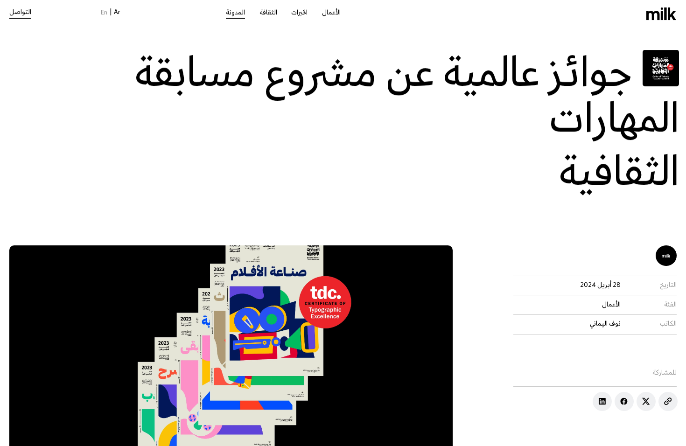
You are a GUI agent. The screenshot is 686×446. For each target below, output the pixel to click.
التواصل (20, 12)
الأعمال (331, 13)
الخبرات (299, 13)
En (104, 13)
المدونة (235, 13)
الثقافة (268, 13)
